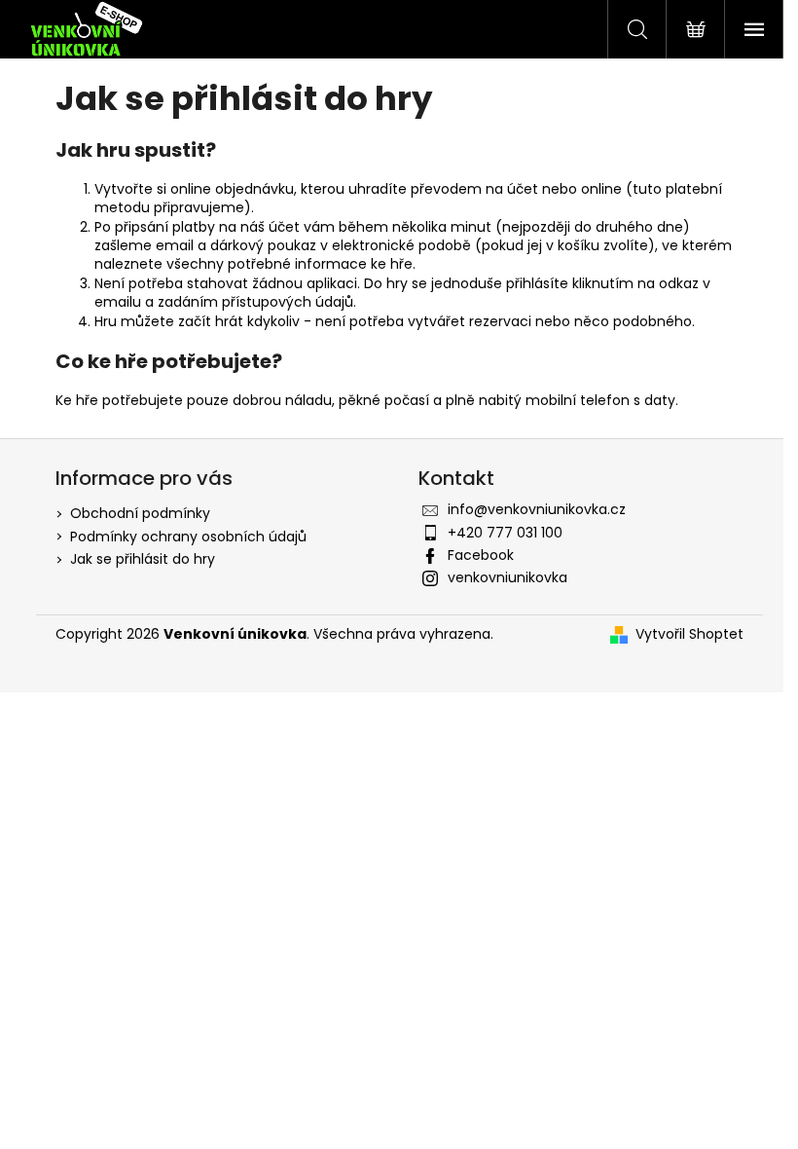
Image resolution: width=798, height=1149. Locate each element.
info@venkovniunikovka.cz (537, 509)
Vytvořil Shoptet (689, 634)
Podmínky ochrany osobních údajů (188, 536)
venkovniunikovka (507, 577)
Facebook (481, 555)
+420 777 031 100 (505, 532)
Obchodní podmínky (140, 513)
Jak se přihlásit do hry (142, 559)
